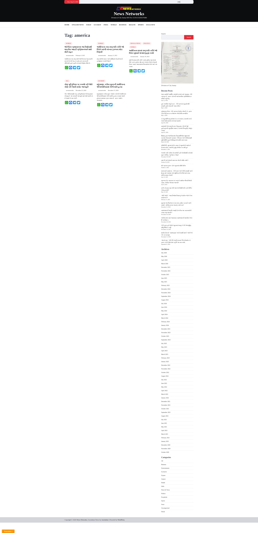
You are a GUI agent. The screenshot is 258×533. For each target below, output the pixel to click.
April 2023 (164, 350)
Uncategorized (165, 508)
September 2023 (166, 340)
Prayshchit (164, 497)
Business (122, 25)
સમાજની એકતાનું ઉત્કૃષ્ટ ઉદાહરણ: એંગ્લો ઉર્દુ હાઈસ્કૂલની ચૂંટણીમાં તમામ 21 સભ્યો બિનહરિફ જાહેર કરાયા (176, 128)
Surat (88, 25)
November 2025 (165, 271)
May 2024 (164, 311)
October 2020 (165, 452)
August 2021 (165, 416)
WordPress (121, 520)
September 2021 (166, 412)
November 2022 (165, 369)
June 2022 (164, 383)
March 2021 (164, 434)
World (114, 25)
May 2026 (164, 256)
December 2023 (165, 329)
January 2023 (165, 361)
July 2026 (164, 253)
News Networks (129, 13)
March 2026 (164, 263)
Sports (141, 25)
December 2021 (165, 401)
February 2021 (165, 438)
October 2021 (165, 408)
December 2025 (165, 267)
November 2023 (165, 332)
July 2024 (164, 303)
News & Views (135, 43)
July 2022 (164, 379)
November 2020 (165, 448)
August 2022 (165, 376)
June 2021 (164, 423)
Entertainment (165, 468)
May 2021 (164, 427)
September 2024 (166, 296)
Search (163, 34)
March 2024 (164, 318)
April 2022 (164, 390)
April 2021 (164, 430)
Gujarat (97, 25)
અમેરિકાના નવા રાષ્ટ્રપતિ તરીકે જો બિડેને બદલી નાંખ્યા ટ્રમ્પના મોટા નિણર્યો (110, 49)
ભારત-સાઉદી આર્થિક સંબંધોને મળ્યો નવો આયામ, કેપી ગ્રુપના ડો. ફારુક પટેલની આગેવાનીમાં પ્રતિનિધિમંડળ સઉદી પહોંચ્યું (176, 96)
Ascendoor (104, 520)
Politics (147, 43)
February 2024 (165, 321)
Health (132, 25)
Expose (163, 475)
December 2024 (165, 289)
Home (66, 25)
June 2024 (164, 307)
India (106, 25)
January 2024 (165, 325)
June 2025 (164, 278)
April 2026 (164, 260)
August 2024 (165, 300)
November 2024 (165, 292)
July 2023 (164, 343)
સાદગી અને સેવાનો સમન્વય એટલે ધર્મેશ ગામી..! (175, 160)
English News (78, 25)
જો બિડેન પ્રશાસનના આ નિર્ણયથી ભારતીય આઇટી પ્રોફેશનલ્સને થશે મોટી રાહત (78, 49)
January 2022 (165, 398)
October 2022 (165, 372)
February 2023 (165, 358)
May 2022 (164, 387)
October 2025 (165, 274)
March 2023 (164, 354)
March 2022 (164, 394)
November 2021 (165, 405)
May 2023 (164, 347)
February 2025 (165, 285)
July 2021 (164, 419)
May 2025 (164, 282)
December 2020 (165, 445)
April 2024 (164, 314)
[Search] (192, 24)
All (67, 81)
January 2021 (165, 441)
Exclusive (150, 25)
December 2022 (165, 365)
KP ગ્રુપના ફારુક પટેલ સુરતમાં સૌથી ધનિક (173, 165)
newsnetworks (70, 55)
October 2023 (165, 336)
